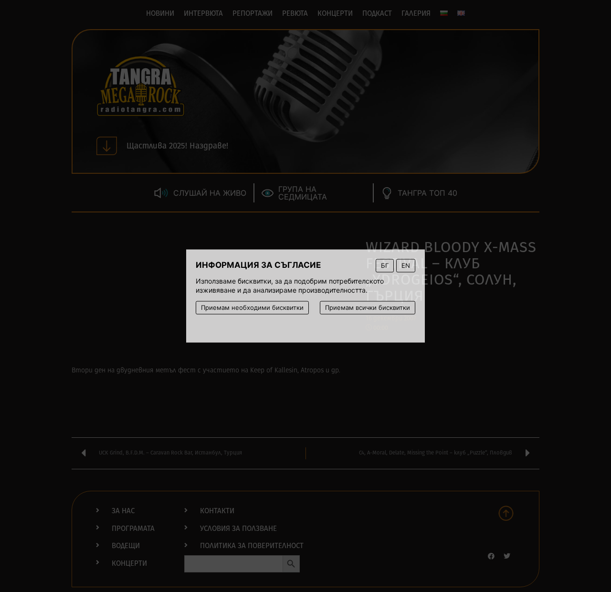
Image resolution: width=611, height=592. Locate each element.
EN (405, 265)
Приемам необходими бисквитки (252, 307)
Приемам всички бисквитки (367, 307)
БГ (385, 265)
